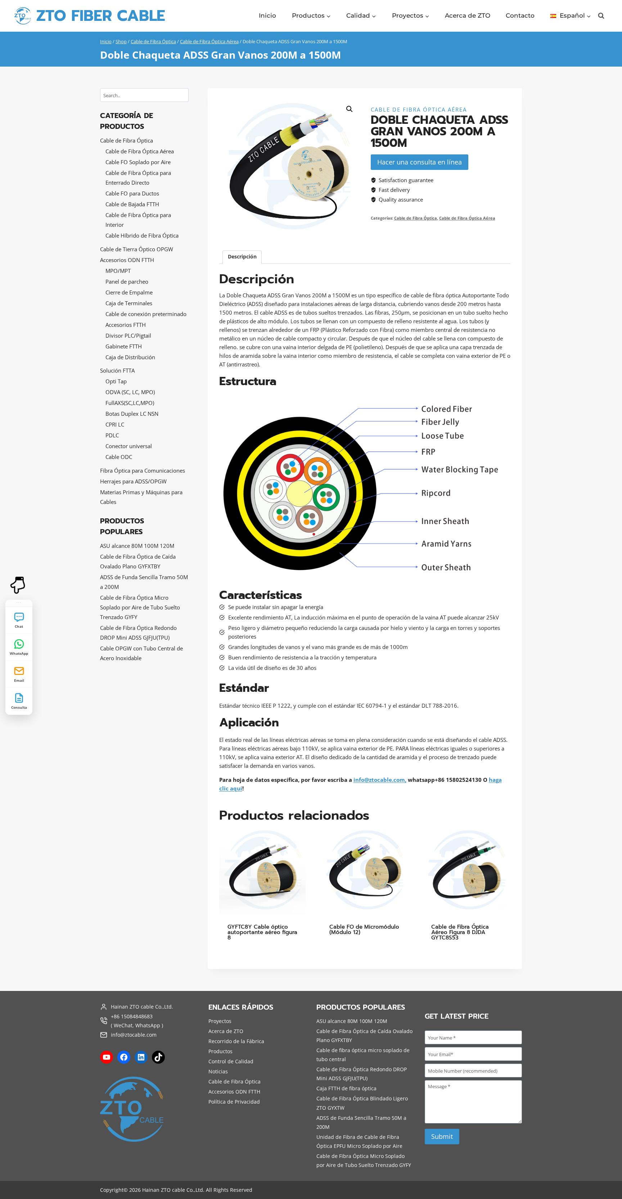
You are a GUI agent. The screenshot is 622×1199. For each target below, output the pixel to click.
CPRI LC (114, 424)
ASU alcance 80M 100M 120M (137, 545)
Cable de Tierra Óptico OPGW (136, 249)
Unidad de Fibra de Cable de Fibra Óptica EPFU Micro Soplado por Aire (359, 1141)
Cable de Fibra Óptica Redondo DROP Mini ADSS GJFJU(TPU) (138, 632)
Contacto (520, 15)
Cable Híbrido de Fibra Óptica (142, 235)
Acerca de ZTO (467, 15)
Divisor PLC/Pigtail (128, 335)
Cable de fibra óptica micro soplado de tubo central (363, 1055)
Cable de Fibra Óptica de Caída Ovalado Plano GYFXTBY (138, 561)
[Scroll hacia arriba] (19, 1184)
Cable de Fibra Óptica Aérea (419, 109)
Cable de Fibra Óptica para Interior (138, 219)
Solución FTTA (117, 370)
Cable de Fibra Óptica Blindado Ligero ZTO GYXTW (362, 1103)
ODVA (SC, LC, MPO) (130, 392)
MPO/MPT (118, 270)
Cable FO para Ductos (132, 193)
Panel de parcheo (126, 281)
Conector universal (128, 446)
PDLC (112, 435)
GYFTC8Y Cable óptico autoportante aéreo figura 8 (262, 932)
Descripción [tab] (242, 256)
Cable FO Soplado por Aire (138, 162)
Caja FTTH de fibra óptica (346, 1088)
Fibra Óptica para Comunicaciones (142, 470)
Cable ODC (118, 456)
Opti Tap (116, 381)
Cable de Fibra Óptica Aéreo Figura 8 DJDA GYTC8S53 (460, 932)
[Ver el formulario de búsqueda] (601, 15)
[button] (349, 109)
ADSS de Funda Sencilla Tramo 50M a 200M (144, 581)
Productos (220, 1051)
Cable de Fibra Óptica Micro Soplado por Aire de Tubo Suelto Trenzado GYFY (140, 607)
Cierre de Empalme (129, 292)
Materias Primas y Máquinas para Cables (141, 496)
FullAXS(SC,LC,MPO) (129, 402)
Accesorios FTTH (125, 324)
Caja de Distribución (130, 357)
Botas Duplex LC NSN (131, 413)
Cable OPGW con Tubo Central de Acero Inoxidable (141, 653)
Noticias (218, 1071)
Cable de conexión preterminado (145, 313)
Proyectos (219, 1021)
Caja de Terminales (128, 303)
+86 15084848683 (132, 1016)
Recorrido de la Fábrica (236, 1041)
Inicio (267, 15)
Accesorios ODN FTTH (127, 259)
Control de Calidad (230, 1061)
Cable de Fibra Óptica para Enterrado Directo (138, 177)
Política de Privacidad (234, 1101)
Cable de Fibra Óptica (415, 218)
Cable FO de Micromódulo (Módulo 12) (364, 929)
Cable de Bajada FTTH (132, 204)
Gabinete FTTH (123, 346)
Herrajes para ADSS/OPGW (133, 481)
